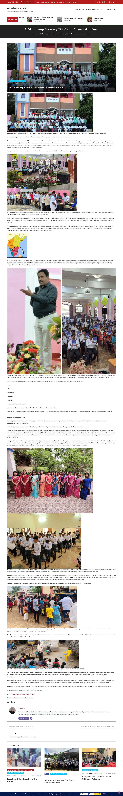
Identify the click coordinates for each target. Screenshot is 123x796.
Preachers (30, 770)
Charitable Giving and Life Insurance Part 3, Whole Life (97, 726)
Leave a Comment (108, 84)
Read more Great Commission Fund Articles (20, 698)
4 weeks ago (47, 20)
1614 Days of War (79, 18)
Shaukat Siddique (97, 773)
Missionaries (22, 770)
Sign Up (99, 9)
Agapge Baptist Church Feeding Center (21, 726)
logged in (20, 737)
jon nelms (67, 2)
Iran (38, 2)
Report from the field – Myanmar (54, 18)
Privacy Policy (90, 9)
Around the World (12, 770)
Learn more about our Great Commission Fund (20, 694)
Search (109, 10)
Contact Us (79, 9)
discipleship (45, 2)
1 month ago (77, 20)
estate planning (57, 2)
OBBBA (75, 2)
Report (47, 774)
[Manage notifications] (119, 792)
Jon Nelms (25, 84)
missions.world (17, 8)
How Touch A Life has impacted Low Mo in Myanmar (23, 18)
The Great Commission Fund (17, 80)
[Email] (31, 718)
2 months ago (108, 21)
